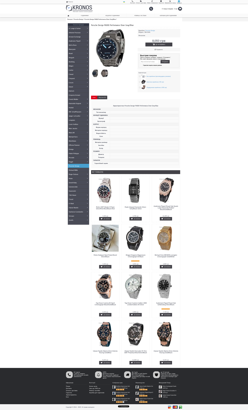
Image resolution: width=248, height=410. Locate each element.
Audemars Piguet (75, 41)
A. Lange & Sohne (75, 28)
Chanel (71, 74)
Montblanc (72, 141)
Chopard (72, 78)
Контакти (69, 388)
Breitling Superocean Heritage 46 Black (123, 386)
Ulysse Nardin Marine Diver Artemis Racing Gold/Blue (105, 351)
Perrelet (71, 158)
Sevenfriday (73, 183)
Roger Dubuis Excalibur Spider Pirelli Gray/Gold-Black (169, 390)
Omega (71, 149)
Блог (67, 397)
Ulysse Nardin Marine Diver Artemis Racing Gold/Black (166, 351)
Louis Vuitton (73, 124)
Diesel (71, 87)
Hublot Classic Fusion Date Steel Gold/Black (146, 398)
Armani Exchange (75, 37)
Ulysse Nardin (73, 208)
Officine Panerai (74, 145)
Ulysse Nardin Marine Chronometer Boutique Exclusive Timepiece (146, 386)
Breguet (71, 58)
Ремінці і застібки (94, 390)
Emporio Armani (74, 95)
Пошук (68, 386)
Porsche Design (74, 166)
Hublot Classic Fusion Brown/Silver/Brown (169, 395)
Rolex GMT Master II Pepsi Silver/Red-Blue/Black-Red (105, 208)
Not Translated (97, 172)
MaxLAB (71, 133)
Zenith (71, 220)
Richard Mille (73, 170)
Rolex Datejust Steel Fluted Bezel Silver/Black (105, 256)
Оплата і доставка (71, 390)
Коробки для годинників (96, 392)
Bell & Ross (73, 45)
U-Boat (71, 203)
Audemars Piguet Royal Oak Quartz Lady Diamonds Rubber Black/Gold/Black (166, 207)
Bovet (71, 53)
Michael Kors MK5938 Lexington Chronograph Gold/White (166, 256)
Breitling (71, 62)
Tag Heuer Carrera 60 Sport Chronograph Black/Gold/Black (105, 304)
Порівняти (159, 49)
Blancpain (72, 49)
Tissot (71, 199)
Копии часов (93, 386)
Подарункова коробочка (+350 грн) (157, 87)
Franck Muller (73, 99)
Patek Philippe (74, 153)
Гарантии (69, 392)
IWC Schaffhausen (75, 112)
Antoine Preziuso (75, 33)
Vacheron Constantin (76, 212)
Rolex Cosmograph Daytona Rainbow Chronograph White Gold (169, 386)
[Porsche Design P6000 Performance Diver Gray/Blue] (110, 67)
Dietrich (71, 91)
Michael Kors (73, 137)
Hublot (71, 108)
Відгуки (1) (102, 97)
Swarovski (72, 191)
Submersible (73, 187)
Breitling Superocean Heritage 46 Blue (123, 392)
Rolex (71, 178)
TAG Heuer (72, 195)
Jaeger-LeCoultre (74, 116)
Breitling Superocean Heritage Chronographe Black (123, 398)
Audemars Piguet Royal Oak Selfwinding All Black (146, 392)
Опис (94, 97)
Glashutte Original (75, 103)
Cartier (71, 70)
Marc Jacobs (73, 128)
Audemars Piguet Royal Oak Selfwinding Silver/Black (166, 304)
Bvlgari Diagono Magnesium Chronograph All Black (135, 256)
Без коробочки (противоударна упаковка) (159, 76)
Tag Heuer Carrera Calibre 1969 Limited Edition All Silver (136, 304)
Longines (72, 120)
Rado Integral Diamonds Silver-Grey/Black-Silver (135, 208)
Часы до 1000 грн (94, 388)
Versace (71, 216)
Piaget (71, 162)
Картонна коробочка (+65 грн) (155, 82)
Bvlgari (71, 66)
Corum (71, 83)
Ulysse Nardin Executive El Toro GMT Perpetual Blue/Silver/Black (135, 351)
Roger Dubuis (73, 174)
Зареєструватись (71, 395)
